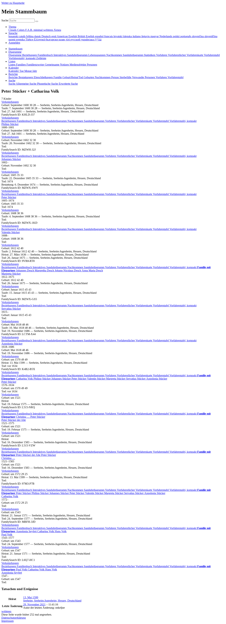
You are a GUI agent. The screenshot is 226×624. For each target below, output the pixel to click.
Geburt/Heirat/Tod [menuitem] (73, 77)
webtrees (6, 611)
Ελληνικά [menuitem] (40, 39)
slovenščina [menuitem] (210, 36)
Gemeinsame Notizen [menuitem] (57, 64)
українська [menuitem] (88, 39)
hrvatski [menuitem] (118, 36)
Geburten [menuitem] (89, 77)
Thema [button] (12, 26)
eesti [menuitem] (54, 36)
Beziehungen (9, 120)
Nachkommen (75, 120)
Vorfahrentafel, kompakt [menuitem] (22, 58)
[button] (10, 101)
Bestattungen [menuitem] (26, 77)
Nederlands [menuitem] (166, 36)
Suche (4, 20)
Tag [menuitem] (21, 70)
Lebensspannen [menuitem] (97, 55)
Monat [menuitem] (28, 70)
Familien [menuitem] (21, 64)
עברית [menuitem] (98, 39)
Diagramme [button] (15, 51)
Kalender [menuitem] (13, 70)
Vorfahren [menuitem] (162, 55)
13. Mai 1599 (30, 597)
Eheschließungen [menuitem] (43, 77)
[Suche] (36, 21)
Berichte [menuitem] (13, 77)
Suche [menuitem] (12, 83)
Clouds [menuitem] (12, 29)
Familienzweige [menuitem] (35, 64)
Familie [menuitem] (58, 77)
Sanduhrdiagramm (94, 120)
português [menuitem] (186, 36)
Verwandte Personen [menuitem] (144, 77)
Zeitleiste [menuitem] (41, 58)
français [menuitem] (109, 36)
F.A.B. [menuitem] (29, 29)
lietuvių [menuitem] (145, 36)
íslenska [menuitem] (128, 36)
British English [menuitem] (86, 36)
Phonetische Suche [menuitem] (48, 83)
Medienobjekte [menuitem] (78, 64)
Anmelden (14, 42)
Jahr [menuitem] (34, 70)
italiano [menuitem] (137, 36)
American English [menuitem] (67, 36)
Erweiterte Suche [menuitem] (68, 83)
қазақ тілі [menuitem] (64, 39)
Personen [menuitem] (92, 64)
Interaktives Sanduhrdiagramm (50, 120)
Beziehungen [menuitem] (30, 55)
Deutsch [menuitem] (46, 36)
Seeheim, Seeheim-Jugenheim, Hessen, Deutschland (52, 600)
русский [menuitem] (75, 39)
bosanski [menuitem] (13, 36)
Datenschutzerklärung (13, 617)
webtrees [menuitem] (48, 29)
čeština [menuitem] (30, 36)
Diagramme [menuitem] (15, 55)
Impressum (7, 620)
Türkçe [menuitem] (29, 39)
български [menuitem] (52, 39)
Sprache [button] (12, 33)
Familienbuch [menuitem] (45, 55)
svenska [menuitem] (20, 39)
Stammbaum (15, 48)
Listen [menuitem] (12, 64)
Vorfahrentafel (161, 120)
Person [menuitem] (115, 77)
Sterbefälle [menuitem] (126, 77)
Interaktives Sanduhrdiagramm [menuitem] (70, 55)
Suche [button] (11, 80)
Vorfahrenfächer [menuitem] (177, 55)
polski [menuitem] (176, 36)
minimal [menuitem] (38, 29)
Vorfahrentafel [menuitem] (212, 55)
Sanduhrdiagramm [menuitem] (133, 55)
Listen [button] (11, 61)
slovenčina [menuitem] (198, 36)
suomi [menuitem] (12, 39)
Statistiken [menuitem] (150, 55)
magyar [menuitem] (154, 36)
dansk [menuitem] (37, 36)
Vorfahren (111, 120)
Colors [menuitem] (21, 29)
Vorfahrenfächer (126, 120)
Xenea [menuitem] (57, 29)
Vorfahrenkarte (144, 120)
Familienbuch (25, 120)
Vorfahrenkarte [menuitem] (195, 55)
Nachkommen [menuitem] (114, 55)
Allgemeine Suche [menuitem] (26, 83)
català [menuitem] (22, 36)
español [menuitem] (99, 36)
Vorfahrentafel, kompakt (183, 120)
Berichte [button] (13, 74)
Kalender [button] (13, 67)
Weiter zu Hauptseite (13, 2)
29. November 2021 (34, 604)
